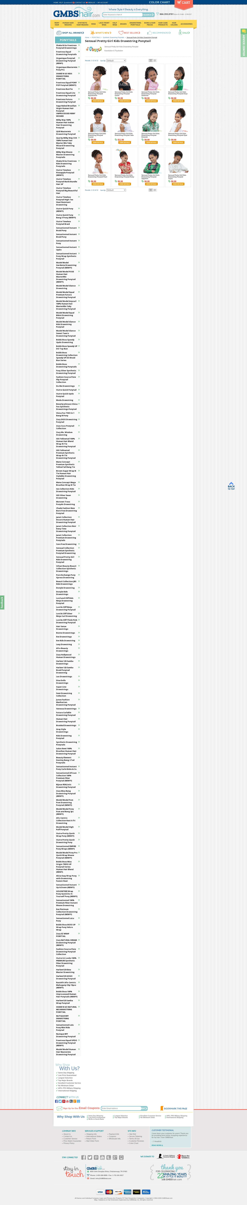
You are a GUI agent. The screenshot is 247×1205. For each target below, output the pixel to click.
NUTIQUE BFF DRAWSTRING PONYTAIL (62, 1018)
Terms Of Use (134, 1139)
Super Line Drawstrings (62, 688)
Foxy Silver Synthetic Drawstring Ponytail (66, 371)
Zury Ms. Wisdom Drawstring (64, 433)
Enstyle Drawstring (65, 588)
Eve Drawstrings (64, 636)
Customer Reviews (136, 1141)
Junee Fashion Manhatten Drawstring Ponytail (66, 702)
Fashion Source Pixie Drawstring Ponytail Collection (66, 951)
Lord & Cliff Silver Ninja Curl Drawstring (66, 614)
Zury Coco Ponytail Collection (65, 427)
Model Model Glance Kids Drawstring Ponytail (66, 324)
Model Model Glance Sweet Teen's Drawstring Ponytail (66, 333)
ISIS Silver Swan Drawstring (63, 496)
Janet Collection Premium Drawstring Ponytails (66, 538)
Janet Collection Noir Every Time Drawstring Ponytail (66, 529)
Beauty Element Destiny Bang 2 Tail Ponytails (65, 760)
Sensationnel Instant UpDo (66, 248)
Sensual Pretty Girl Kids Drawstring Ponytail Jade (124, 134)
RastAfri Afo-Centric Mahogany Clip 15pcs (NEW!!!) (66, 985)
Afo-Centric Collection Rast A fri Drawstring (65, 820)
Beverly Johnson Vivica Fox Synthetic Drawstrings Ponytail (66, 406)
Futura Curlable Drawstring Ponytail (66, 713)
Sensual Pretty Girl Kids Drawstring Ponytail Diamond (150, 93)
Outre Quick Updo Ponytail (65, 395)
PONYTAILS (96, 37)
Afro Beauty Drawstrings (62, 649)
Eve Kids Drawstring (65, 640)
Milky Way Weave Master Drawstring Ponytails (65, 154)
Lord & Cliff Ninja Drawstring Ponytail (66, 608)
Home (87, 37)
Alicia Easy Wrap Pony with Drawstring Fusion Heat (66, 878)
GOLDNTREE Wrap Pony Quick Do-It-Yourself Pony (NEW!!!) (66, 894)
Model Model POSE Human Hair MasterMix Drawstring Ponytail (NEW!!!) (66, 276)
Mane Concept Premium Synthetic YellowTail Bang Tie (65, 464)
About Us (67, 1134)
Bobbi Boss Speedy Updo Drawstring (65, 341)
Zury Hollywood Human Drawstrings (65, 655)
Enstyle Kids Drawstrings (62, 593)
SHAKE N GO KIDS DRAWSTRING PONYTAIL (64, 76)
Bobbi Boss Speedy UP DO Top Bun (66, 347)
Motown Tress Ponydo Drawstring (65, 503)
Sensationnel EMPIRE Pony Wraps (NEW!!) (66, 847)
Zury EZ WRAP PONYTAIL (62, 934)
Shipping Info (91, 1134)
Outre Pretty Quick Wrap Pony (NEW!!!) (65, 834)
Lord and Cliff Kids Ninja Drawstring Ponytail (64, 600)
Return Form (91, 1139)
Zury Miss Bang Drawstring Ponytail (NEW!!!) (66, 793)
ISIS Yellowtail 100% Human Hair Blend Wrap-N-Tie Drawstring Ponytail (66, 442)
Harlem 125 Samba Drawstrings (64, 662)
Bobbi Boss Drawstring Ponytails (66, 365)
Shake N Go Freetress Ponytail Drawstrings (66, 46)
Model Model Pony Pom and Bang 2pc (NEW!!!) (65, 811)
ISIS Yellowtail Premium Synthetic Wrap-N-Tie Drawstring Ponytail (66, 454)
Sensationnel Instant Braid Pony (66, 229)
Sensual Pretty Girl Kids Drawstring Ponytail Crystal (97, 135)
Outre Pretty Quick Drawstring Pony (65, 841)
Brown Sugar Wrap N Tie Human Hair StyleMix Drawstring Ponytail (66, 475)
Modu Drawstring (64, 400)
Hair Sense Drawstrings (62, 627)
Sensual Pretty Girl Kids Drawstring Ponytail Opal (177, 134)
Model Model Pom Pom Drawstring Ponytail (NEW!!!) (64, 802)
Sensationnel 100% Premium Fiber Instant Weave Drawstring (67, 903)
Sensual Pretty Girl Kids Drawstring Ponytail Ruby (124, 176)
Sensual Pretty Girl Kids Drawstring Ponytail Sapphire (150, 176)
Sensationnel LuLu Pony (65, 919)
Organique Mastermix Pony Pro (66, 68)
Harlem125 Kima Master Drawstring (65, 970)
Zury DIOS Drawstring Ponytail (66, 420)
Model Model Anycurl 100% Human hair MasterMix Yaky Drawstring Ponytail (66, 305)
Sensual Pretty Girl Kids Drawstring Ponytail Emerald (150, 135)
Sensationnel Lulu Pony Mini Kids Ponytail (65, 1027)
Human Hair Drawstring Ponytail (66, 720)
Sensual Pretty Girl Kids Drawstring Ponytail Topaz (177, 176)
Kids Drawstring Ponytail (64, 736)
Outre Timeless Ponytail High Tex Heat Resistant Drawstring (64, 201)
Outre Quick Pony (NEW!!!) (64, 209)
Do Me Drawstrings (65, 386)
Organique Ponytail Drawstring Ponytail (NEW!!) (66, 61)
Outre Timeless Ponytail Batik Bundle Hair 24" (66, 181)
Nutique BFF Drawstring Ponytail (66, 1035)
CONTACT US (80, 2)
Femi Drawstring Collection (64, 694)
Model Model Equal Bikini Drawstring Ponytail (65, 315)
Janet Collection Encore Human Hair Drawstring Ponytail (66, 520)
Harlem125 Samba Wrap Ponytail (64, 1001)
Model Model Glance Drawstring (66, 287)
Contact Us (67, 1136)
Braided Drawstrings (66, 725)
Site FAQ (132, 1134)
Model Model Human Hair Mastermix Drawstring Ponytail (66, 1052)
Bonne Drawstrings (65, 632)
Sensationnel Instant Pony (66, 242)
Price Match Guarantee (72, 1141)
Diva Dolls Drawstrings (62, 681)
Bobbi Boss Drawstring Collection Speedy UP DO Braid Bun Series (66, 356)
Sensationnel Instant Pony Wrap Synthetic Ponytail (66, 256)
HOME (55, 2)
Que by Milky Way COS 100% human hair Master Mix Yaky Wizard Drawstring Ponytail (66, 143)
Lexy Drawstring (64, 644)
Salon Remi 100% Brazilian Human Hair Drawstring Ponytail (66, 751)
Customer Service (70, 1139)
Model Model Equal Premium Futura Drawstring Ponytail (66, 295)
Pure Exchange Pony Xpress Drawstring (65, 576)
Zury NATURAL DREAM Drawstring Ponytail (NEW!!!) (66, 942)
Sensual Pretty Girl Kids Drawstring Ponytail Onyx (178, 93)
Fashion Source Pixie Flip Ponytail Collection (66, 379)
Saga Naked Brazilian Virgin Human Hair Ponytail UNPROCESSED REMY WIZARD (66, 110)
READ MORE (156, 1145)
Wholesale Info (114, 1139)
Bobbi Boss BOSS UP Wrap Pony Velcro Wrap (65, 927)
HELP (61, 2)
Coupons (112, 1136)
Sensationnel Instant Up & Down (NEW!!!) (66, 886)
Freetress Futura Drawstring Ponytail (66, 100)
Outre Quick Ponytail (66, 390)
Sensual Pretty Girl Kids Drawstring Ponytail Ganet (124, 93)
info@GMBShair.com (103, 1178)
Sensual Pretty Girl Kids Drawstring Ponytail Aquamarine (97, 93)
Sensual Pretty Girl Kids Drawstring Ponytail (65, 559)
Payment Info (114, 1134)
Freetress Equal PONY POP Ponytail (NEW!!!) (66, 83)
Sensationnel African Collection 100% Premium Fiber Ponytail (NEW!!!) (66, 777)
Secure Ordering (135, 1136)
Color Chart (133, 1143)
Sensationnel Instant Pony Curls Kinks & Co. (66, 767)
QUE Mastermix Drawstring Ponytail (66, 132)
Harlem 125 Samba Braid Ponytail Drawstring (64, 670)
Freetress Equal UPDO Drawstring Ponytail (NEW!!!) (66, 1043)
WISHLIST (91, 2)
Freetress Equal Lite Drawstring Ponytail (66, 94)
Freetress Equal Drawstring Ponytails (66, 53)
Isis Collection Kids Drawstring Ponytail (66, 490)
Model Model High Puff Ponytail (65, 828)
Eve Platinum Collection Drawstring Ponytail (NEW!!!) (66, 912)
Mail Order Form (92, 1141)
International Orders (94, 1136)
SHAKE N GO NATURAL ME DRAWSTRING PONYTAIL (66, 1009)
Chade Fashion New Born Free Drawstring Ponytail (66, 511)
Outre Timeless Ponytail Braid (63, 222)
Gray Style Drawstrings (62, 730)
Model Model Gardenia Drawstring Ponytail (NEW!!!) (66, 265)
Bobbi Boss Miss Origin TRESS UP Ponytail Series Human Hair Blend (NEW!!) (64, 866)
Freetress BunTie (64, 89)
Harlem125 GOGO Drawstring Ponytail (66, 977)
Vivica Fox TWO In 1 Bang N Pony (65, 414)
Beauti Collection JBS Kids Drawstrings (66, 582)
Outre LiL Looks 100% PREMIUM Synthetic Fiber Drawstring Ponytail (66, 962)
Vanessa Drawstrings (66, 708)
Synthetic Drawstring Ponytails (113, 37)
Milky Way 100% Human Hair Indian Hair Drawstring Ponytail (65, 124)
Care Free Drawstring (66, 544)
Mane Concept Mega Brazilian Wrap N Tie (66, 483)
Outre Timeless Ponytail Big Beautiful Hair (66, 190)
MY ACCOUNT (103, 2)
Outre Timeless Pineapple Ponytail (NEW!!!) (65, 172)
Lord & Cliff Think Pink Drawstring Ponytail (66, 621)
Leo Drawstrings (64, 676)
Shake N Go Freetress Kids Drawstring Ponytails (66, 163)
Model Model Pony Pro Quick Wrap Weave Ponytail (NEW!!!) (66, 855)
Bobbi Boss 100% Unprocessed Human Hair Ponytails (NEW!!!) (66, 994)
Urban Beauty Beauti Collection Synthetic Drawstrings (66, 568)
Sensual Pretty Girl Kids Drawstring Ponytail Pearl (97, 176)
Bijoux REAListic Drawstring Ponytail (66, 785)
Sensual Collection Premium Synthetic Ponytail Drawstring (66, 550)
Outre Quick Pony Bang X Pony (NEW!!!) (66, 216)
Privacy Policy (68, 1143)
